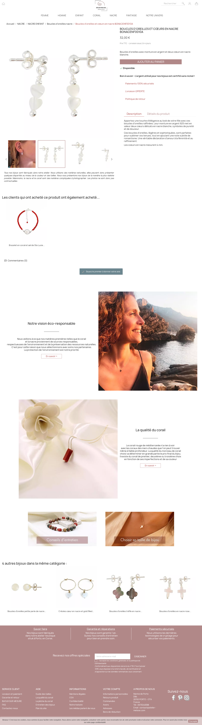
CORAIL (97, 15)
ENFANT (79, 15)
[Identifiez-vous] (189, 3)
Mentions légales (77, 694)
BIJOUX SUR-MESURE (12, 701)
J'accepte (193, 721)
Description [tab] (134, 114)
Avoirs (106, 704)
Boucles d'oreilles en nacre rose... (175, 611)
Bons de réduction (112, 712)
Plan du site (41, 708)
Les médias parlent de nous (82, 708)
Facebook (175, 698)
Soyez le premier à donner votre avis (103, 271)
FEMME (45, 15)
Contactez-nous (10, 708)
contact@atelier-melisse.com (144, 709)
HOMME (62, 15)
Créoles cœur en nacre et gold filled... (76, 611)
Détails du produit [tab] (158, 114)
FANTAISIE (131, 15)
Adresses (107, 708)
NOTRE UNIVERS (154, 15)
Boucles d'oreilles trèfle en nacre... (125, 611)
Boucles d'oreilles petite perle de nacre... (27, 611)
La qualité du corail (44, 697)
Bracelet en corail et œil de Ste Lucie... (27, 245)
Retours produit (110, 697)
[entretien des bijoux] (62, 528)
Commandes (109, 701)
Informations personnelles (115, 694)
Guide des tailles (43, 694)
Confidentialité (76, 701)
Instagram (187, 698)
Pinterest (181, 698)
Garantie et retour (10, 697)
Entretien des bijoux (45, 704)
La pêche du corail (44, 701)
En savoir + (51, 356)
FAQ (4, 704)
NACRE (113, 15)
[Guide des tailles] (139, 528)
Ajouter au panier (150, 62)
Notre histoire (76, 704)
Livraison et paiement (12, 694)
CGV (71, 697)
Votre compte (111, 689)
